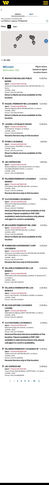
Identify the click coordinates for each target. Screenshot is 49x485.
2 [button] (17, 381)
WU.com (8, 66)
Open (15, 27)
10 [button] (34, 381)
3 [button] (21, 381)
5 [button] (28, 381)
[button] (38, 381)
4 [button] (25, 381)
